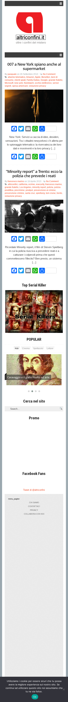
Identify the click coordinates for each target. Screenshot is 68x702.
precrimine (19, 190)
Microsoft (9, 83)
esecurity (40, 184)
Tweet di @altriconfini (34, 490)
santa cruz (30, 193)
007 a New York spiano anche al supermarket (34, 66)
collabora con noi (34, 514)
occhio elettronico (43, 83)
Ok (34, 696)
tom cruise (51, 193)
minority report (39, 187)
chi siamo (34, 502)
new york (18, 83)
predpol (29, 190)
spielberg (40, 193)
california (23, 184)
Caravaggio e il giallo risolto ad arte (28, 377)
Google (44, 80)
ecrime (31, 184)
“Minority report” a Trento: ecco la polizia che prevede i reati (34, 173)
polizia (50, 187)
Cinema (26, 348)
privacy (34, 510)
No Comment (49, 74)
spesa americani (20, 86)
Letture (50, 348)
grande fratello (55, 80)
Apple (37, 77)
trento (59, 193)
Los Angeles (25, 187)
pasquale (12, 74)
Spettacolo (38, 348)
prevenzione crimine (14, 193)
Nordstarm (29, 83)
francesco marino (16, 181)
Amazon (30, 77)
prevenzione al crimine (45, 190)
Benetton (45, 77)
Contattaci (34, 506)
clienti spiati (20, 80)
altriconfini (13, 184)
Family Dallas (33, 80)
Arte (17, 348)
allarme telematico (16, 77)
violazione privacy (37, 86)
